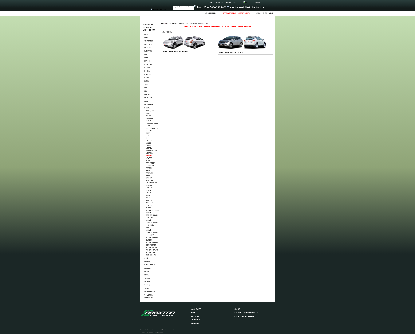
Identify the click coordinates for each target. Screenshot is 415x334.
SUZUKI (147, 281)
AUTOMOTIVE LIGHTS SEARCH (246, 312)
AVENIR (148, 116)
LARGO (148, 143)
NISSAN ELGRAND (152, 210)
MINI (146, 101)
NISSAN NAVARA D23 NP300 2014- (152, 243)
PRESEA (149, 170)
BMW (146, 37)
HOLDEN (147, 67)
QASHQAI (149, 178)
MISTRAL (149, 153)
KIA (145, 88)
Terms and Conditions (171, 330)
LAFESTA (149, 140)
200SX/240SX (151, 111)
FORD (146, 57)
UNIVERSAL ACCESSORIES (149, 296)
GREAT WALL (149, 64)
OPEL (146, 258)
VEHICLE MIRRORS (212, 13)
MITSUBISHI (148, 104)
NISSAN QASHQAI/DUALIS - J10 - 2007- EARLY (152, 224)
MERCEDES (148, 98)
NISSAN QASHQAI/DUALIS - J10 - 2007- (152, 215)
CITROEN (147, 47)
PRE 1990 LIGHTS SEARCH (264, 13)
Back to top (147, 330)
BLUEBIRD (149, 120)
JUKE (147, 138)
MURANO (149, 155)
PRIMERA (149, 175)
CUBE (148, 135)
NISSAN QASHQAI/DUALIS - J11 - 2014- (152, 232)
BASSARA (149, 118)
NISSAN (147, 108)
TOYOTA (147, 285)
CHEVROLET (148, 41)
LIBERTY (149, 148)
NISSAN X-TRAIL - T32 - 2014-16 (152, 253)
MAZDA (147, 94)
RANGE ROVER (149, 265)
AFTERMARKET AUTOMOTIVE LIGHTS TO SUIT (180, 23)
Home (163, 23)
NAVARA (149, 158)
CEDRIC (148, 125)
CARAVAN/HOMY (152, 123)
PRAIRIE (149, 168)
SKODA (146, 275)
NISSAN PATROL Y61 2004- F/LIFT (152, 248)
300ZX (148, 113)
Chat (247, 7)
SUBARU (147, 278)
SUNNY (148, 190)
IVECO (146, 81)
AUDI (146, 34)
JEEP (146, 84)
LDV (145, 91)
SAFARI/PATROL (152, 183)
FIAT (146, 54)
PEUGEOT (147, 261)
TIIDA (148, 195)
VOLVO (146, 288)
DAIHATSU (148, 51)
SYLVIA (148, 193)
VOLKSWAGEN (149, 291)
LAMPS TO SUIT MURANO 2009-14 (230, 52)
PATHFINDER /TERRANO (150, 164)
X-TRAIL (149, 207)
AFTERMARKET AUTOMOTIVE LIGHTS (236, 13)
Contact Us (258, 7)
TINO (148, 197)
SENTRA (149, 185)
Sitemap (154, 330)
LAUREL (149, 145)
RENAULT (147, 268)
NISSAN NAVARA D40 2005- (152, 238)
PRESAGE (149, 173)
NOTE (148, 160)
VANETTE (149, 200)
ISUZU (146, 77)
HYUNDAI (147, 74)
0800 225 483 (219, 7)
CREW (148, 133)
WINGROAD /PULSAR (150, 203)
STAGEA (149, 188)
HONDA (147, 71)
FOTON (147, 61)
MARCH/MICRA (151, 150)
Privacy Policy (160, 330)
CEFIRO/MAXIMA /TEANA (152, 129)
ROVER (146, 271)
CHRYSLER (148, 44)
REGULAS (149, 180)
